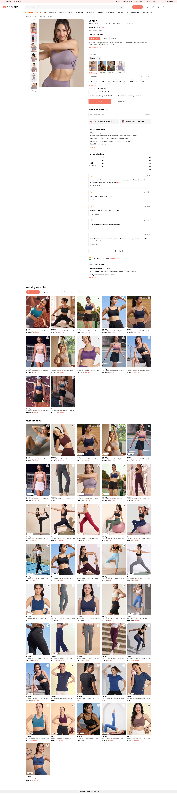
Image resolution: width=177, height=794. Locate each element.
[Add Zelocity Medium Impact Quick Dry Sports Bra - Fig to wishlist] (73, 705)
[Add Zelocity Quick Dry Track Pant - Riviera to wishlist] (123, 705)
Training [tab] (104, 38)
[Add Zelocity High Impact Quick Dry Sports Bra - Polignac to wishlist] (123, 337)
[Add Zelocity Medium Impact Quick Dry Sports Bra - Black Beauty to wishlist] (98, 785)
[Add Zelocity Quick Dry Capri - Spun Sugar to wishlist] (123, 545)
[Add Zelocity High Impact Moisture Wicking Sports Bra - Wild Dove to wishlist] (47, 426)
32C (96, 81)
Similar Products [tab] (33, 292)
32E (108, 81)
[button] (122, 7)
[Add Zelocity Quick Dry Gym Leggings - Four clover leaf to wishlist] (123, 505)
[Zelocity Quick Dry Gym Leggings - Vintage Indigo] (139, 639)
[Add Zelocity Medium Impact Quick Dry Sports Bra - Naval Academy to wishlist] (98, 585)
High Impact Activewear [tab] (50, 292)
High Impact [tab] (94, 38)
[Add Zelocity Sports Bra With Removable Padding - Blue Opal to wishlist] (47, 585)
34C (125, 81)
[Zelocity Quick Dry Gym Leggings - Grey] (63, 599)
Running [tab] (113, 38)
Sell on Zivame (157, 1)
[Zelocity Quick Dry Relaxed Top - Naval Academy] (63, 679)
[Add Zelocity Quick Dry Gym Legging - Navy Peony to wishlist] (149, 505)
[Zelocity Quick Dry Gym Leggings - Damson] (114, 639)
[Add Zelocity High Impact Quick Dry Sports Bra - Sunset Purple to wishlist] (98, 337)
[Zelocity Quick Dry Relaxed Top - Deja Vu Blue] (114, 679)
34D (131, 81)
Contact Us (139, 1)
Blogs (118, 1)
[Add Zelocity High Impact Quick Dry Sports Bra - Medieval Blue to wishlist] (98, 297)
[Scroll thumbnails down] (33, 91)
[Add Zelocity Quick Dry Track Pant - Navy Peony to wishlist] (73, 625)
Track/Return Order (127, 1)
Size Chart (105, 92)
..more (118, 182)
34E (137, 81)
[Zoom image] (61, 53)
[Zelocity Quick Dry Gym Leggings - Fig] (139, 480)
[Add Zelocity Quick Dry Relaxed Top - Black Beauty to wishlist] (98, 665)
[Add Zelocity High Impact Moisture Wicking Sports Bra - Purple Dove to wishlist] (98, 465)
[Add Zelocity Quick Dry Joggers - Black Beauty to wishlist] (47, 545)
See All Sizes (145, 77)
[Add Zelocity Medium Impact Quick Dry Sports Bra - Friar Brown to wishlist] (73, 426)
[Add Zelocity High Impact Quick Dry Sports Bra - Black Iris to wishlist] (149, 297)
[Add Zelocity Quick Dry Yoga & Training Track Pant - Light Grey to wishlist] (73, 465)
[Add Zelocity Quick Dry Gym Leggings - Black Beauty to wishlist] (47, 505)
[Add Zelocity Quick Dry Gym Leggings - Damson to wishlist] (123, 625)
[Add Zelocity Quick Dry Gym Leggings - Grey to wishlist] (73, 585)
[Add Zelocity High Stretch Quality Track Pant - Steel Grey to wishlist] (149, 545)
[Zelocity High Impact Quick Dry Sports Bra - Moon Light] (63, 352)
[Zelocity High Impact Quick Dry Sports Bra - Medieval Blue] (88, 312)
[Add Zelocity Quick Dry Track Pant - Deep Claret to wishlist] (98, 505)
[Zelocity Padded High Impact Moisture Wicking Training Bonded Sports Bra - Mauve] (139, 719)
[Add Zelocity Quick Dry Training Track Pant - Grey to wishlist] (98, 625)
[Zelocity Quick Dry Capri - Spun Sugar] (114, 559)
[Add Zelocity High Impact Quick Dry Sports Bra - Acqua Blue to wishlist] (47, 297)
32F (114, 81)
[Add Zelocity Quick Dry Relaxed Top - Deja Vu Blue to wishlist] (123, 665)
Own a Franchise (168, 1)
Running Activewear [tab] (85, 292)
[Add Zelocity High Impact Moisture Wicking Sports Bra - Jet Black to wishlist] (98, 705)
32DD (102, 81)
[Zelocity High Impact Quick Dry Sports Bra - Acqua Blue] (38, 312)
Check (147, 115)
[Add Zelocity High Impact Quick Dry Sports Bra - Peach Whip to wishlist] (47, 337)
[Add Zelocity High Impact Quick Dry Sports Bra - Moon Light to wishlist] (73, 337)
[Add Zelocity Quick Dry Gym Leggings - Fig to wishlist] (149, 465)
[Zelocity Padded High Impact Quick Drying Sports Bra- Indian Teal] (63, 391)
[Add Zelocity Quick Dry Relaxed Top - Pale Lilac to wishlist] (149, 785)
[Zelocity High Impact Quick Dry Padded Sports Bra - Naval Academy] (38, 391)
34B (120, 81)
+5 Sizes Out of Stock (95, 85)
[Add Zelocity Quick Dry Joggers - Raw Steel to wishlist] (123, 745)
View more (92, 147)
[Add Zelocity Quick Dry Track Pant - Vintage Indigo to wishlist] (47, 785)
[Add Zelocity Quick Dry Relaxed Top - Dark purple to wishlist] (73, 745)
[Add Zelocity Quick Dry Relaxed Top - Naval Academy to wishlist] (73, 665)
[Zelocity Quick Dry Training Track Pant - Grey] (88, 639)
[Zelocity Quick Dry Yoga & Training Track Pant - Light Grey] (63, 480)
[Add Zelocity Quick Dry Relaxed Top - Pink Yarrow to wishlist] (149, 745)
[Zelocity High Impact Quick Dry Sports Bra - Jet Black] (114, 312)
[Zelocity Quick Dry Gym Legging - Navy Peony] (139, 519)
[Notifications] (147, 7)
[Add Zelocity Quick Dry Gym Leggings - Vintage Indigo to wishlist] (149, 625)
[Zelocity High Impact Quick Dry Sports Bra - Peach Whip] (38, 352)
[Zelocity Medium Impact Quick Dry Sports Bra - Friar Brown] (63, 440)
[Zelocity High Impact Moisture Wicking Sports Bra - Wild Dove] (38, 440)
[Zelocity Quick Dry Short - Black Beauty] (114, 599)
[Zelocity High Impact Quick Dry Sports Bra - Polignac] (114, 352)
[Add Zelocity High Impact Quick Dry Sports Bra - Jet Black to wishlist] (123, 297)
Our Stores (147, 1)
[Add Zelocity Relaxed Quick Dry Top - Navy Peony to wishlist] (149, 665)
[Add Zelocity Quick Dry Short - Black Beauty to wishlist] (123, 585)
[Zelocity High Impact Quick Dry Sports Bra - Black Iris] (139, 312)
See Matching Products (96, 47)
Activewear (34, 16)
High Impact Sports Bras (46, 16)
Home (27, 16)
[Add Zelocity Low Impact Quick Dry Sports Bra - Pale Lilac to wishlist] (123, 785)
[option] (34, 28)
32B (91, 81)
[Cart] (158, 7)
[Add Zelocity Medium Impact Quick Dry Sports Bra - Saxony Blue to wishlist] (47, 705)
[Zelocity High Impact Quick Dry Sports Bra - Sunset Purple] (88, 352)
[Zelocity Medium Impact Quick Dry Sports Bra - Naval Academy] (88, 599)
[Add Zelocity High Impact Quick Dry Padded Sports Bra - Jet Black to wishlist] (149, 337)
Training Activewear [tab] (68, 292)
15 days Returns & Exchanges (135, 121)
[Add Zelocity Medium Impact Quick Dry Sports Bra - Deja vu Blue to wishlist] (73, 785)
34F (143, 81)
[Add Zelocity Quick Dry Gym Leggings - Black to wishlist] (73, 505)
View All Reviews (119, 251)
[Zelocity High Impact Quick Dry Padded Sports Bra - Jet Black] (139, 352)
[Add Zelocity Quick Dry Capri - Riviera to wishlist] (149, 585)
